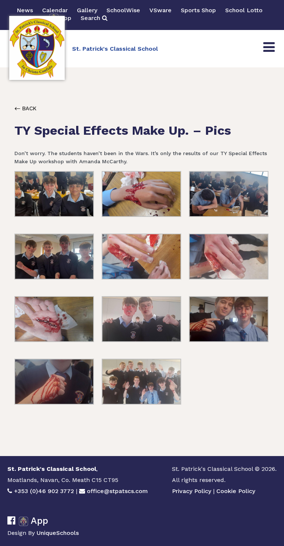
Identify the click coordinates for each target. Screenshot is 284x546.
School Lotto (244, 10)
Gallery (87, 10)
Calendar (55, 10)
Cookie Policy (235, 491)
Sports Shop (198, 10)
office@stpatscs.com (117, 491)
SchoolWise (123, 10)
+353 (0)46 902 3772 (44, 491)
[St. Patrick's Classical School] (37, 48)
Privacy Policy (191, 491)
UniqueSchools (58, 532)
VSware (160, 10)
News (25, 10)
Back (28, 108)
